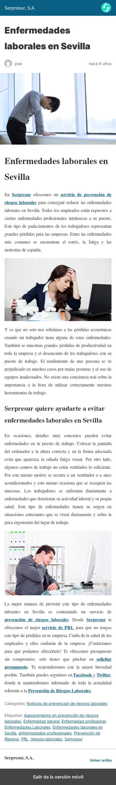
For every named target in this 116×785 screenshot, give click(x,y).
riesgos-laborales (46, 739)
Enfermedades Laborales (27, 727)
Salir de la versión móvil (58, 777)
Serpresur (73, 739)
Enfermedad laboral (41, 721)
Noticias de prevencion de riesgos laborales (67, 703)
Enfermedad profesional (84, 721)
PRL (24, 739)
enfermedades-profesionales (45, 733)
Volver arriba (100, 760)
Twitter (103, 674)
